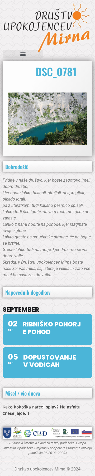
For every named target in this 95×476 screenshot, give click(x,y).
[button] (23, 54)
